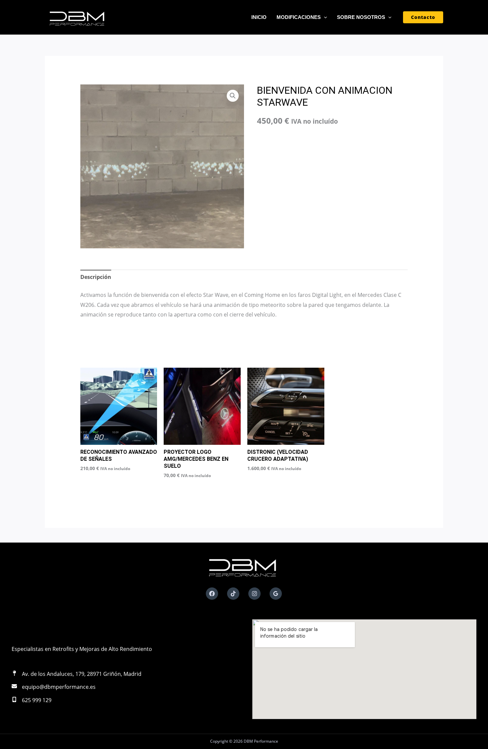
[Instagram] (254, 593)
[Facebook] (212, 593)
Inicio (259, 17)
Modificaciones (299, 17)
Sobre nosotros (361, 17)
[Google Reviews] (276, 593)
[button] (324, 17)
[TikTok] (233, 593)
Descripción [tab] (95, 277)
